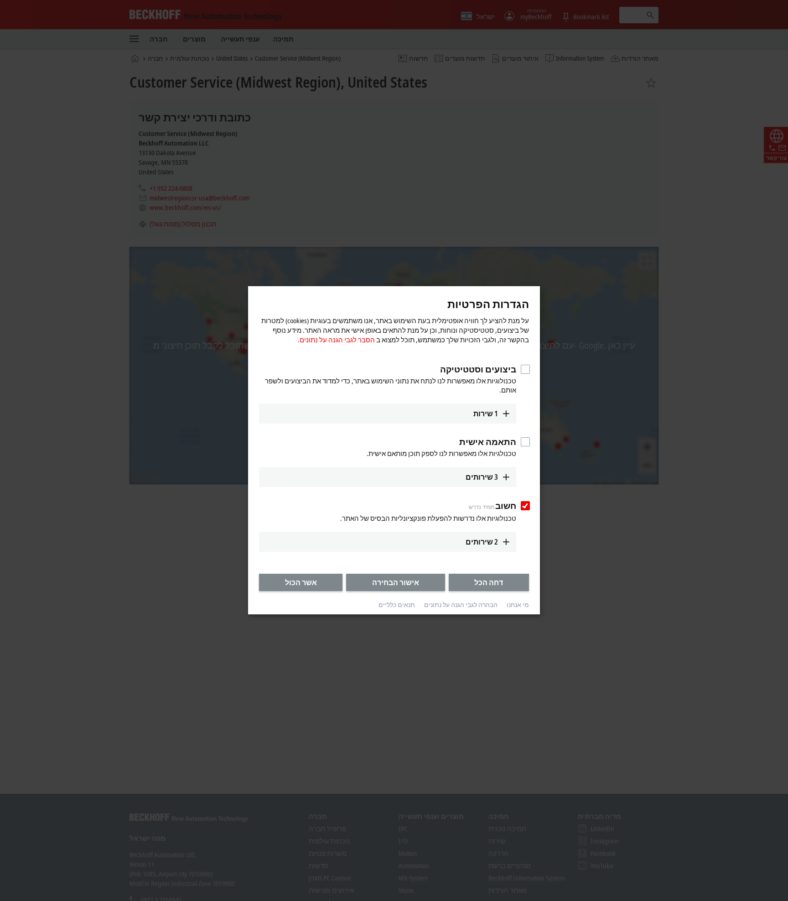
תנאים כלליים (396, 604)
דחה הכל (488, 582)
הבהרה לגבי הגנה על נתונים (461, 604)
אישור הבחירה (395, 582)
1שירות (485, 414)
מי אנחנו (518, 604)
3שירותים (482, 477)
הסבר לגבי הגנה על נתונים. (336, 339)
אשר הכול (301, 582)
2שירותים (482, 542)
